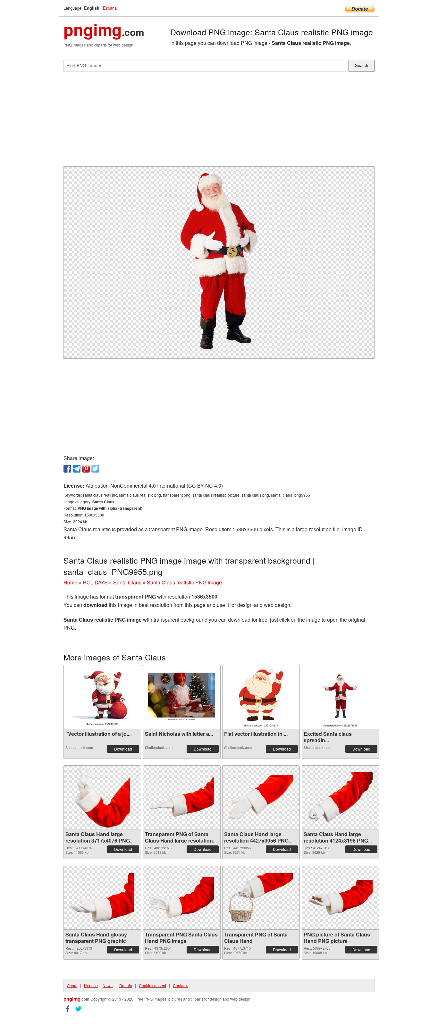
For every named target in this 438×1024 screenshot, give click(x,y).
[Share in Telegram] (76, 469)
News (108, 985)
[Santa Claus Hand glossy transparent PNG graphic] (102, 897)
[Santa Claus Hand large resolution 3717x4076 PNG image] (102, 797)
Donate (125, 985)
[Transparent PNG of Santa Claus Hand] (261, 897)
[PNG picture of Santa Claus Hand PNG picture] (340, 897)
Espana (110, 8)
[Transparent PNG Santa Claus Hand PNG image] (182, 898)
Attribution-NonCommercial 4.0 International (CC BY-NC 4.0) (154, 485)
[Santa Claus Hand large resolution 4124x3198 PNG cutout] (340, 797)
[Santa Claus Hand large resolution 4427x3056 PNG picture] (261, 797)
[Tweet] (95, 469)
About (72, 985)
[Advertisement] (219, 121)
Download (123, 748)
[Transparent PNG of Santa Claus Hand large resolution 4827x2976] (182, 797)
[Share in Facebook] (67, 469)
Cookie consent (152, 985)
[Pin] (86, 469)
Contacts (180, 985)
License (91, 985)
